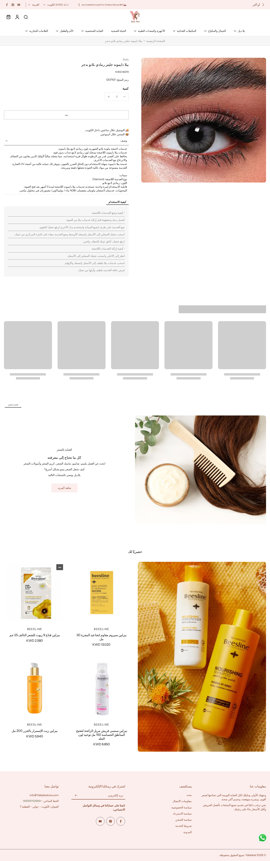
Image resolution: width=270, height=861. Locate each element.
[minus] (124, 97)
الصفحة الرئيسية (155, 41)
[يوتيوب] (19, 4)
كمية (126, 88)
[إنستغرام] (13, 4)
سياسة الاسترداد (182, 813)
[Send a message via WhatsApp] (262, 837)
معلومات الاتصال (182, 801)
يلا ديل (241, 31)
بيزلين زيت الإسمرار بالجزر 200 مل (35, 731)
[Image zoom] (203, 120)
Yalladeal (250, 855)
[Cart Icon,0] (8, 16)
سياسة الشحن (183, 819)
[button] (66, 114)
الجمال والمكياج (217, 31)
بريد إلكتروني (115, 795)
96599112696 (31, 801)
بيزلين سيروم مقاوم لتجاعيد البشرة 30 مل (101, 637)
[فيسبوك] (7, 4)
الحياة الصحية (118, 31)
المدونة (187, 832)
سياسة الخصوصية (181, 807)
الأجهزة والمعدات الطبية (151, 31)
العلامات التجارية (38, 31)
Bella (126, 59)
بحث (189, 795)
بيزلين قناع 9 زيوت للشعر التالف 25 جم (34, 635)
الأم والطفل (66, 31)
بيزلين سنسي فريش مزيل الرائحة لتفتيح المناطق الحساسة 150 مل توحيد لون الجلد (101, 735)
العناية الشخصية (94, 31)
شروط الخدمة (183, 826)
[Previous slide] (263, 4)
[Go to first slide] (79, 4)
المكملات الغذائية (186, 31)
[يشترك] (76, 796)
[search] (25, 17)
